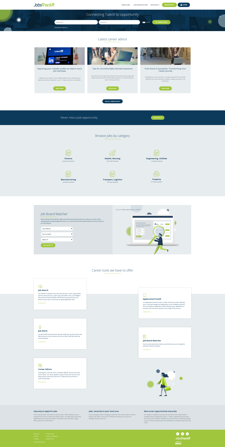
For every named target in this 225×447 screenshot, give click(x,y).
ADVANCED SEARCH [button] (60, 27)
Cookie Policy (50, 439)
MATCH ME (47, 245)
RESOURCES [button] (155, 5)
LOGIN (184, 5)
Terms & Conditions (52, 436)
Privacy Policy (50, 434)
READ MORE (59, 88)
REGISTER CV (169, 5)
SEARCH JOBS (125, 5)
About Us (36, 434)
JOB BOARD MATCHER (141, 5)
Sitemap (36, 439)
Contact (36, 436)
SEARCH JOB (162, 22)
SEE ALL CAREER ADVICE (112, 101)
